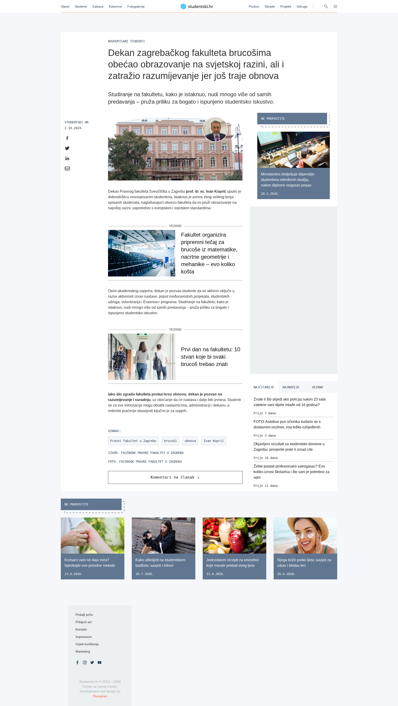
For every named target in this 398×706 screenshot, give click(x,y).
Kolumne (115, 6)
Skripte (270, 6)
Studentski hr (76, 122)
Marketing (83, 651)
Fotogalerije (136, 6)
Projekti (285, 6)
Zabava (97, 6)
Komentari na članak (172, 477)
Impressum (84, 637)
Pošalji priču (84, 614)
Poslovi (254, 6)
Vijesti (65, 6)
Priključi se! (84, 622)
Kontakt (81, 629)
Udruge (302, 6)
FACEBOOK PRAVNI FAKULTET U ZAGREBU (152, 453)
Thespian (100, 696)
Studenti (81, 6)
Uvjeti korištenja (87, 644)
